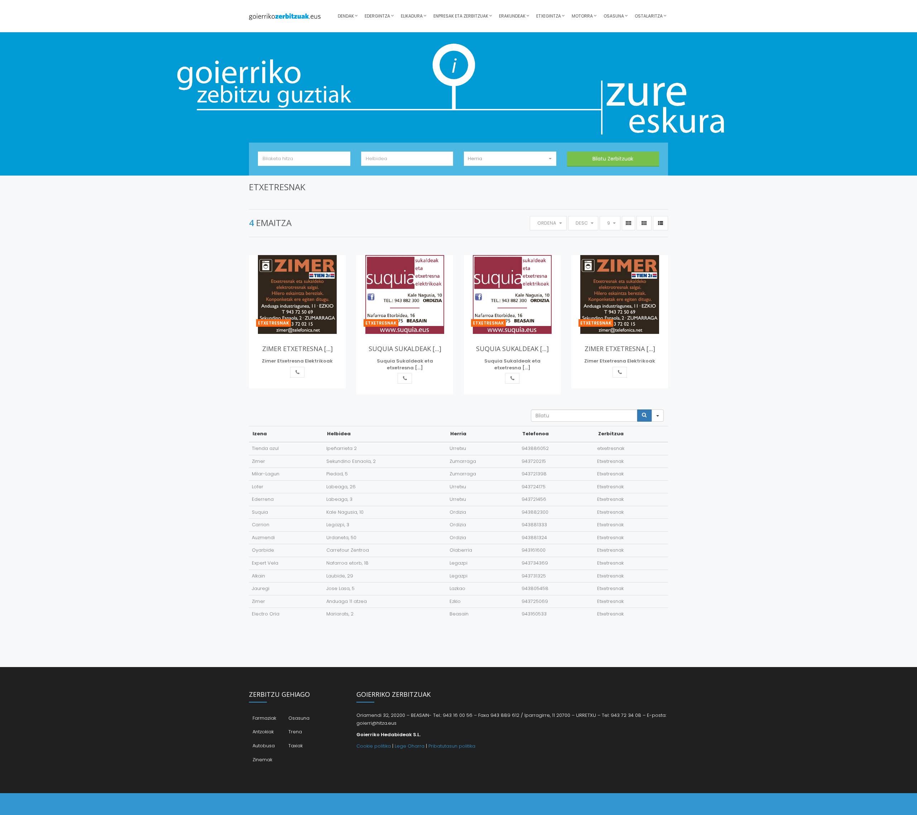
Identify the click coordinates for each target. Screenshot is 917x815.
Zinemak (262, 759)
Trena (295, 731)
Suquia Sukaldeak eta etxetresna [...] (405, 364)
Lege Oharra (409, 746)
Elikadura (412, 16)
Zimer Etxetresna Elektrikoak (297, 361)
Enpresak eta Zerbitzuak (460, 16)
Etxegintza (548, 16)
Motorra (582, 16)
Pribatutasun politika (451, 746)
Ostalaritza (649, 16)
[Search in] (658, 415)
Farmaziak (264, 718)
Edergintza (377, 16)
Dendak (346, 16)
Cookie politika (373, 746)
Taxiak (295, 745)
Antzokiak (263, 731)
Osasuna (614, 16)
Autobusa (264, 745)
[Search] (644, 415)
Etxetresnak (273, 323)
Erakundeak (512, 16)
